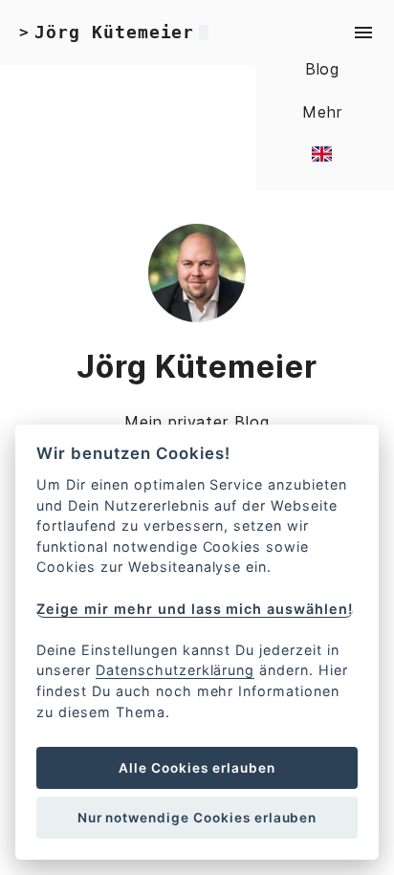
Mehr (322, 111)
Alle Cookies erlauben (196, 768)
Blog (322, 68)
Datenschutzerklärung (175, 670)
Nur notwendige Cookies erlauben (197, 817)
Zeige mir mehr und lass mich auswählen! (194, 609)
